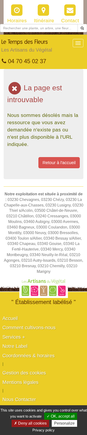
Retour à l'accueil (59, 162)
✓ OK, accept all (61, 416)
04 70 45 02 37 (26, 61)
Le (26, 46)
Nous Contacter (19, 399)
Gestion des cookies (24, 372)
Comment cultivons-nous (29, 327)
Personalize (64, 423)
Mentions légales (20, 382)
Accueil (10, 318)
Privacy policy (43, 430)
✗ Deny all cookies (30, 423)
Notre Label (14, 346)
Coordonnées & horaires (28, 355)
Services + (13, 337)
